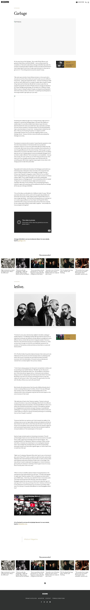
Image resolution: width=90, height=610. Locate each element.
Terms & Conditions (58, 598)
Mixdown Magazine (31, 539)
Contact (48, 598)
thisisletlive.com (22, 524)
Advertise (41, 598)
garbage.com (21, 240)
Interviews (17, 8)
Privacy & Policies (31, 598)
